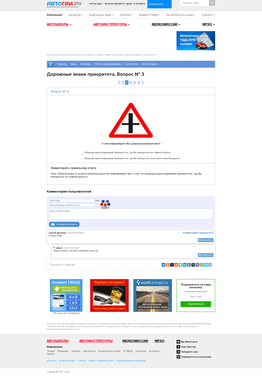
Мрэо (160, 341)
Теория (51, 351)
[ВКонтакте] (163, 265)
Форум (92, 360)
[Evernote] (180, 265)
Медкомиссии (164, 24)
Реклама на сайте (106, 360)
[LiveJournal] (193, 265)
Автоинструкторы (110, 24)
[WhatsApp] (201, 265)
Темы (73, 64)
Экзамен (85, 64)
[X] (172, 265)
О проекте (139, 4)
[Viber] (197, 265)
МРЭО (207, 24)
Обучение (125, 15)
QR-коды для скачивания (66, 313)
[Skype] (206, 265)
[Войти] (105, 201)
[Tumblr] (189, 265)
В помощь (154, 351)
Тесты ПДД (95, 4)
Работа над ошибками (107, 64)
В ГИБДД (128, 351)
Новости (82, 360)
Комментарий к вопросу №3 (198, 232)
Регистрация (149, 64)
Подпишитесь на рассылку (196, 356)
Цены (129, 4)
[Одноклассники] (168, 265)
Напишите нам (189, 351)
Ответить (207, 240)
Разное (50, 354)
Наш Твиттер (188, 346)
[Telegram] (210, 265)
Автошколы (75, 15)
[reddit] (176, 265)
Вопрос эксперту (115, 4)
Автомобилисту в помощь (179, 15)
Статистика (131, 64)
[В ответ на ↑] (54, 247)
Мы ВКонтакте (189, 341)
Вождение (63, 351)
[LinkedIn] (184, 265)
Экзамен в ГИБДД (148, 15)
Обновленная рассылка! (196, 291)
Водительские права (100, 15)
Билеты (62, 64)
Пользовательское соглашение (131, 360)
